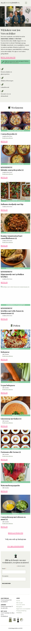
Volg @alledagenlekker (15, 546)
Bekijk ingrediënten (7, 138)
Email (4, 569)
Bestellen (4, 141)
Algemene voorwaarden (23, 608)
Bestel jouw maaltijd (8, 57)
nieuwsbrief (15, 62)
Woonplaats (5, 576)
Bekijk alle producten (15, 533)
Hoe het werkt (20, 604)
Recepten (19, 606)
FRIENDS (19, 612)
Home (18, 600)
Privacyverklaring (21, 610)
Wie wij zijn (19, 602)
